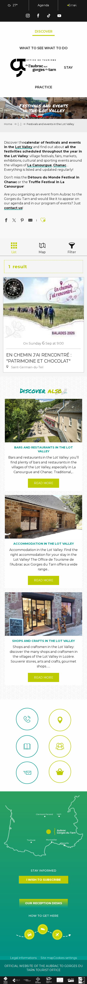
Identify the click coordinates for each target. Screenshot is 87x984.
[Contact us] (27, 719)
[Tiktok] (49, 16)
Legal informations (23, 958)
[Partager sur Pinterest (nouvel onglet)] (22, 220)
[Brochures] (27, 746)
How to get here (43, 916)
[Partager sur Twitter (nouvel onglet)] (14, 220)
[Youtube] (59, 16)
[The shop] (60, 772)
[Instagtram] (27, 16)
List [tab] (14, 252)
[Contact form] (27, 773)
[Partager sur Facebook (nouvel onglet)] (6, 220)
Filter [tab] (72, 252)
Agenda (43, 5)
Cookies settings (65, 958)
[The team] (60, 746)
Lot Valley (23, 147)
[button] (64, 5)
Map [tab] (42, 252)
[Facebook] (38, 16)
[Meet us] (60, 720)
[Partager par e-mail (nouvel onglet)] (30, 220)
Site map (47, 958)
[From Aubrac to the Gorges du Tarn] (33, 68)
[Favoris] (74, 5)
